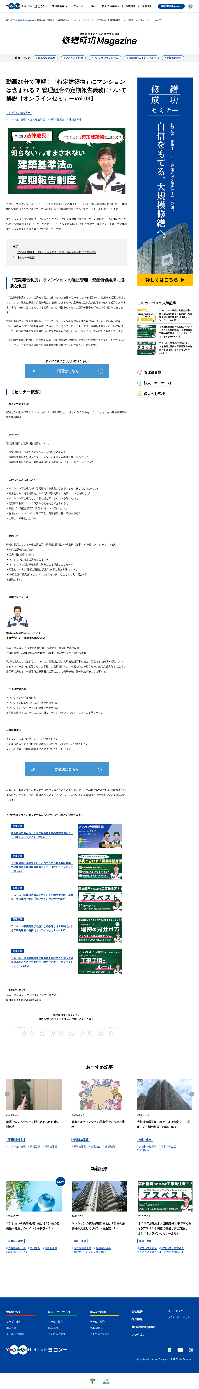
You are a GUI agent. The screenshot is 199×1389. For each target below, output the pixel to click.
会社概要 (137, 1311)
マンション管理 (17, 119)
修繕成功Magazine (171, 6)
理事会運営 (51, 1146)
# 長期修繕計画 (172, 57)
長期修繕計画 (103, 1248)
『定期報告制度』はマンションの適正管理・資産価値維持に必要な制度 (56, 252)
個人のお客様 (98, 1312)
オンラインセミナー (19, 112)
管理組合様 (13, 1312)
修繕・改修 (145, 1139)
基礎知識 (110, 1146)
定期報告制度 (37, 119)
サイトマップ (175, 1311)
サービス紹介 (13, 1321)
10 (110, 1033)
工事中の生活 (168, 1146)
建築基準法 (75, 119)
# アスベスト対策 (73, 57)
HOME (9, 20)
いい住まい (139, 1334)
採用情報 (137, 1319)
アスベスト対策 (148, 1248)
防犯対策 (144, 1150)
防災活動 (35, 1146)
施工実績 (11, 1327)
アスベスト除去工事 (150, 1252)
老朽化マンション (18, 1252)
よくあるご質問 (15, 1334)
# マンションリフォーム (104, 57)
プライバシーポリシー (180, 1317)
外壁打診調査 (57, 119)
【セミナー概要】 (27, 257)
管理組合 (95, 1146)
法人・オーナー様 (59, 1312)
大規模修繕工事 (147, 1146)
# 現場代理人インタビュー (141, 57)
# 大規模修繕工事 (45, 57)
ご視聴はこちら (66, 371)
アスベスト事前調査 (172, 1248)
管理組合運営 (15, 1139)
